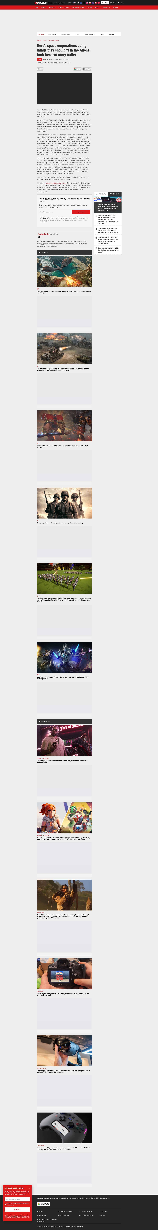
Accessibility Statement (86, 1215)
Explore (115, 7)
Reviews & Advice (78, 7)
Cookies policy (41, 1215)
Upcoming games (89, 34)
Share (41, 69)
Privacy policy (104, 1211)
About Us (40, 1211)
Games (43, 7)
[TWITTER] (39, 237)
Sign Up (17, 1209)
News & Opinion (63, 7)
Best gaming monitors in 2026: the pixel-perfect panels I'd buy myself (108, 250)
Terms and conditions (85, 1211)
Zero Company (65, 34)
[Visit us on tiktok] (99, 3)
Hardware (52, 7)
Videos (97, 7)
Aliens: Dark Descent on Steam (56, 183)
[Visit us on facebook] (81, 3)
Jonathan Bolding (49, 59)
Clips (102, 34)
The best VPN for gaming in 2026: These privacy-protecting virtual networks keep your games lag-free (108, 207)
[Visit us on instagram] (87, 3)
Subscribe (105, 2)
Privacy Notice (46, 218)
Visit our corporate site (103, 1198)
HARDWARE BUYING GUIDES (101, 194)
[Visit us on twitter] (84, 3)
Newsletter (106, 7)
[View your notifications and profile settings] (119, 3)
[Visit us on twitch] (93, 3)
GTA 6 (77, 34)
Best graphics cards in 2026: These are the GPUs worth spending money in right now (108, 230)
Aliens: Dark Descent (53, 40)
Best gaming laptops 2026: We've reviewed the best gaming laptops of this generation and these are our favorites (108, 219)
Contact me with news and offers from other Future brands (17, 1204)
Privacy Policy (24, 1216)
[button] (122, 3)
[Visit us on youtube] (90, 3)
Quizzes (111, 34)
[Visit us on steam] (78, 3)
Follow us (78, 69)
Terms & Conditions (15, 1217)
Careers (102, 1215)
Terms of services (62, 217)
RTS (45, 40)
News (39, 59)
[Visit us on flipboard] (96, 3)
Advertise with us (63, 1215)
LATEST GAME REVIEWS (114, 194)
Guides (89, 7)
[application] (64, 88)
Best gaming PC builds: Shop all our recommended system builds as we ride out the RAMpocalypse (108, 240)
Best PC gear (52, 34)
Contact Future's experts (65, 1211)
